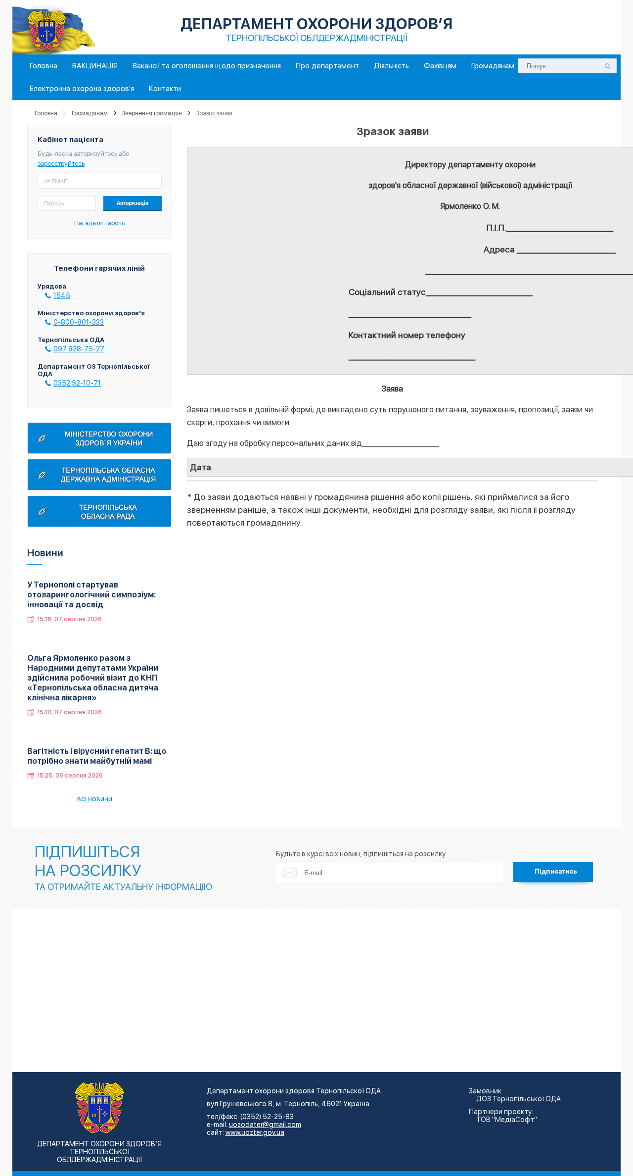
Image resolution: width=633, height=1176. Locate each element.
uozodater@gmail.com (265, 1124)
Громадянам (492, 65)
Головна (43, 65)
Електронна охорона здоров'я (82, 88)
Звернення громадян (152, 113)
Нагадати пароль (99, 223)
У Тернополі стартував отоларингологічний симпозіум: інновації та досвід (91, 594)
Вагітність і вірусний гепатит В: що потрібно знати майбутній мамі (96, 756)
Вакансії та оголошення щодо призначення (207, 65)
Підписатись (556, 872)
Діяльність (391, 65)
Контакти (165, 88)
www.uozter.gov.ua (255, 1132)
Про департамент (327, 65)
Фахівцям (440, 65)
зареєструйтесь (61, 163)
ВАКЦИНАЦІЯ (95, 65)
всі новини (94, 799)
